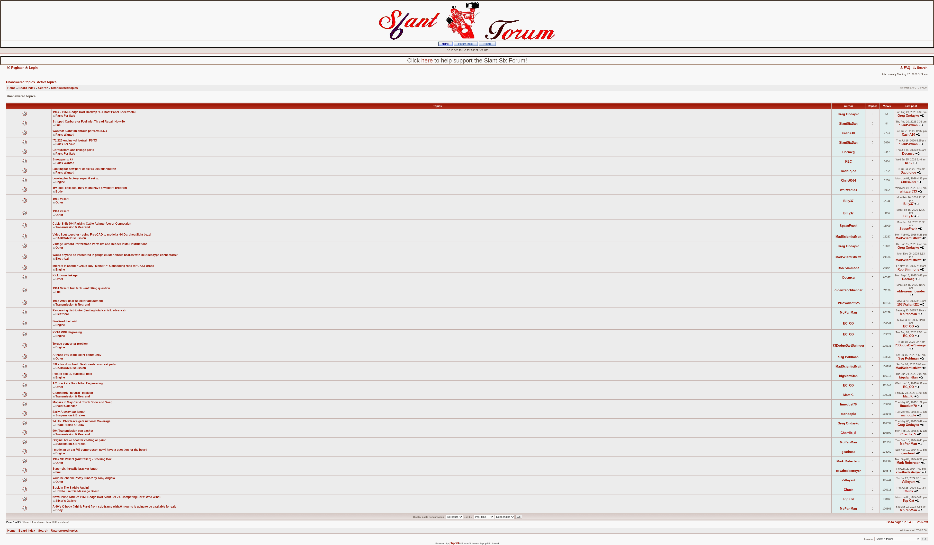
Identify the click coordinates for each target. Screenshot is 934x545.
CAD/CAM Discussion (70, 238)
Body (59, 191)
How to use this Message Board (77, 491)
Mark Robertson (848, 461)
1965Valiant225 (848, 303)
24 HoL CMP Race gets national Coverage (81, 421)
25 (919, 522)
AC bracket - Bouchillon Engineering (78, 383)
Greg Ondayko (848, 114)
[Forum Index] (466, 45)
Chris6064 (848, 180)
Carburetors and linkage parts (73, 150)
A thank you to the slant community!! (78, 355)
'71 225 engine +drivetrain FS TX (75, 140)
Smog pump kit (63, 159)
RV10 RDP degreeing (67, 332)
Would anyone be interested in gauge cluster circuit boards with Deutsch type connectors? (115, 255)
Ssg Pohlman (848, 357)
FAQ (906, 68)
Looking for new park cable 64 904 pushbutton (84, 169)
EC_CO (848, 323)
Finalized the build (65, 321)
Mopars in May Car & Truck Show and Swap (82, 402)
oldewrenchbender (848, 290)
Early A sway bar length (69, 411)
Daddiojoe (848, 171)
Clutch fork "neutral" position (73, 393)
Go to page (894, 522)
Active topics (46, 82)
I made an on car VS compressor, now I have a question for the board (100, 449)
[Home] (445, 45)
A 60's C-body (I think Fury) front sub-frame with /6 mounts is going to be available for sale (114, 506)
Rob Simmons (848, 268)
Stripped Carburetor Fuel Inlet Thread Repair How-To (89, 121)
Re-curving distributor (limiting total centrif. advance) (89, 310)
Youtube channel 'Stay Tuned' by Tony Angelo (84, 478)
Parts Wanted (64, 134)
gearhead (848, 452)
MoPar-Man (848, 312)
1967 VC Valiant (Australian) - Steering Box (82, 459)
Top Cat (848, 499)
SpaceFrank (848, 226)
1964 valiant (61, 199)
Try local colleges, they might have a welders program (90, 188)
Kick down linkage (65, 275)
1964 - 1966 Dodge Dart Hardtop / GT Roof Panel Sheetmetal (94, 112)
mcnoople (848, 414)
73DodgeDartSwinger (848, 345)
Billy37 (848, 201)
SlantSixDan (848, 123)
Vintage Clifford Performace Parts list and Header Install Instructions (100, 244)
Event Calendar (66, 406)
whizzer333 (848, 190)
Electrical (62, 258)
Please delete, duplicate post (72, 374)
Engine (60, 182)
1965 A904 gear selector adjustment (78, 301)
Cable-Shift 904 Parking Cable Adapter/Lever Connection (92, 223)
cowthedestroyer (848, 471)
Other (59, 202)
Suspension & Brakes (70, 415)
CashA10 (848, 133)
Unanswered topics (20, 82)
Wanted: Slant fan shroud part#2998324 (80, 131)
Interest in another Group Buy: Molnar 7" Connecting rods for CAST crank (103, 266)
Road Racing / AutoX (69, 425)
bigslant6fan (848, 376)
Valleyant (848, 480)
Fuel (58, 125)
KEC (848, 161)
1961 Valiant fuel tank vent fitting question (81, 288)
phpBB (454, 543)
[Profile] (487, 45)
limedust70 (848, 404)
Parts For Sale (65, 115)
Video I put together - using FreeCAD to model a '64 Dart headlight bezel (102, 234)
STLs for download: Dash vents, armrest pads (84, 364)
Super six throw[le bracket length (75, 468)
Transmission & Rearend (72, 227)
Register (17, 68)
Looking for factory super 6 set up (76, 178)
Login (33, 68)
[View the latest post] (922, 115)
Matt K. (848, 395)
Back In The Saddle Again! (71, 487)
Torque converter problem (71, 343)
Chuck (848, 490)
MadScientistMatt (848, 236)
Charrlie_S (848, 433)
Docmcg (848, 152)
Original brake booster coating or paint (79, 440)
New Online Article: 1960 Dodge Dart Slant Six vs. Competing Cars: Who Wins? (107, 497)
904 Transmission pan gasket (73, 430)
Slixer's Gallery (66, 500)
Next (924, 522)
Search (921, 68)
